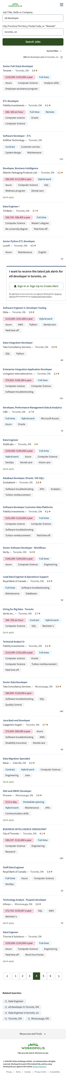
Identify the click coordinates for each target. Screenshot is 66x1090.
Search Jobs (33, 42)
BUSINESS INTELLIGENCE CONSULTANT (25, 829)
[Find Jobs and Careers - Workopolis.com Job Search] (15, 5)
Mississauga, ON (40, 1018)
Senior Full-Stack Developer (18, 66)
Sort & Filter (52, 51)
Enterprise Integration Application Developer (27, 369)
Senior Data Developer (15, 682)
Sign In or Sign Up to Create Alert (37, 286)
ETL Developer (11, 101)
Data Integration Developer (18, 342)
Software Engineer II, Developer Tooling (24, 308)
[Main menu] (61, 5)
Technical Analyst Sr (14, 641)
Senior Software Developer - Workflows (24, 547)
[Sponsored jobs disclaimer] (61, 57)
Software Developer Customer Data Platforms (28, 507)
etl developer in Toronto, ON (23, 1007)
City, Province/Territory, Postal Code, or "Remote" (29, 26)
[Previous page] (7, 976)
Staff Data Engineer (13, 867)
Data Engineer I (11, 206)
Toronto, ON (15, 1018)
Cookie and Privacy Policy (41, 296)
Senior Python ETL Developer (19, 241)
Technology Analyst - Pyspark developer (24, 899)
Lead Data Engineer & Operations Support (26, 576)
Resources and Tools (31, 1034)
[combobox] (33, 18)
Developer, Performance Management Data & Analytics (32, 407)
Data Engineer (10, 440)
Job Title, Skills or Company (18, 12)
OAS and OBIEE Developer (17, 791)
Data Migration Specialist (16, 758)
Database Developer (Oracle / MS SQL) (23, 478)
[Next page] (58, 976)
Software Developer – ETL (17, 136)
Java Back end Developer (16, 720)
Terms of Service (39, 1066)
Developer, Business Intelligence (20, 168)
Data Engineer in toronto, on (23, 1013)
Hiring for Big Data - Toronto (18, 609)
